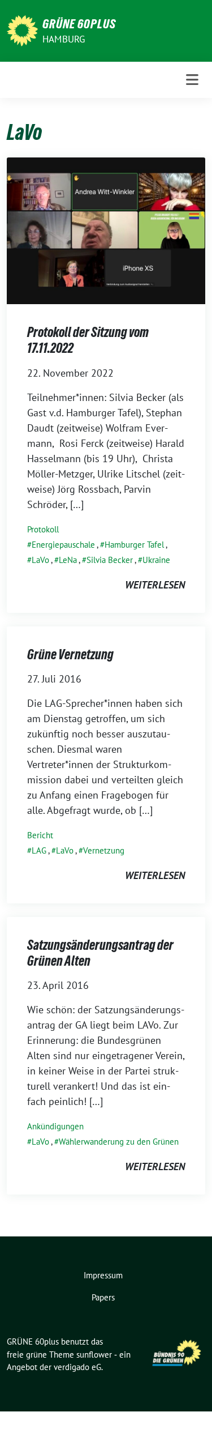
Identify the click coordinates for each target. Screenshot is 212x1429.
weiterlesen (155, 584)
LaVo (40, 559)
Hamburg (63, 39)
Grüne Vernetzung (70, 654)
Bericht (40, 835)
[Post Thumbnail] (106, 229)
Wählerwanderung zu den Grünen (119, 1141)
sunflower (94, 1354)
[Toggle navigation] (192, 79)
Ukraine (156, 559)
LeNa (68, 559)
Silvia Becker (109, 559)
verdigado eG (77, 1367)
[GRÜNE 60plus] (22, 29)
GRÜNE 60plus (79, 23)
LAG (39, 850)
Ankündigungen (55, 1126)
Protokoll (43, 529)
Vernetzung (103, 850)
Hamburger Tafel (134, 544)
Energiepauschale (63, 544)
